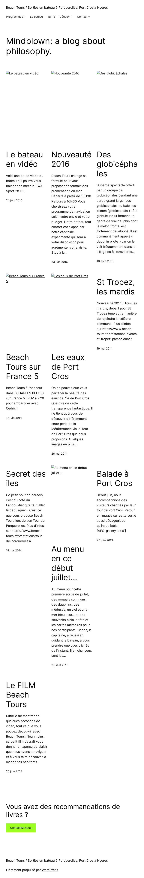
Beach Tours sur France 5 (23, 367)
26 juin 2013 (105, 540)
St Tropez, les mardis (116, 286)
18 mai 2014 (14, 550)
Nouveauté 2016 (71, 159)
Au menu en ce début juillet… (67, 563)
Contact (82, 16)
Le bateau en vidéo (24, 159)
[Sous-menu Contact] (89, 16)
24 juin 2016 (14, 200)
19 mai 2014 (104, 348)
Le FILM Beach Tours (20, 695)
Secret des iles (26, 478)
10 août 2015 (105, 261)
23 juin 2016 (59, 262)
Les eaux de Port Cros (68, 367)
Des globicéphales (117, 164)
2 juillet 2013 (59, 665)
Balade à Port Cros (114, 478)
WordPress (50, 870)
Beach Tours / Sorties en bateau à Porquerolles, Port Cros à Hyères (57, 7)
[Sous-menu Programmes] (25, 16)
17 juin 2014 (14, 417)
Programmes (14, 16)
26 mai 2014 (59, 453)
